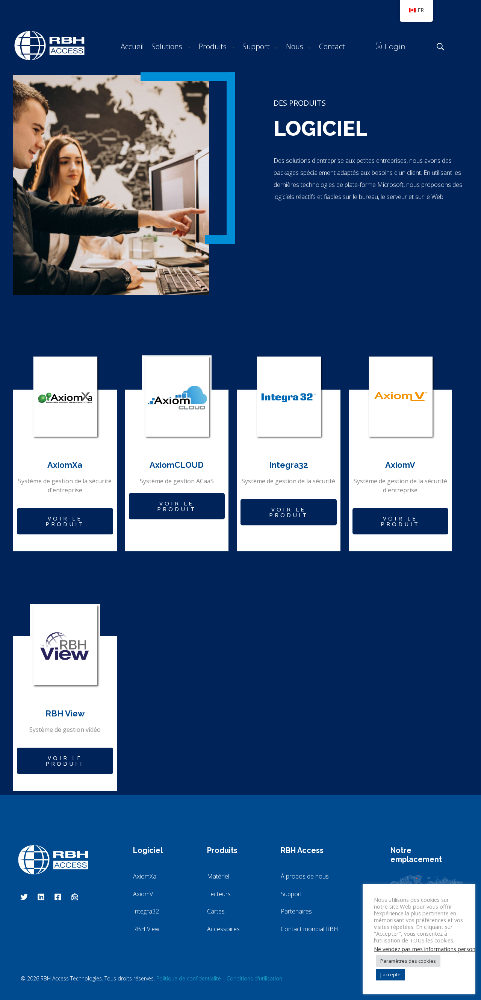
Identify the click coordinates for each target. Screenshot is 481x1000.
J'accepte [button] (390, 974)
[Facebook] (57, 896)
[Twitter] (24, 896)
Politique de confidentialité (188, 978)
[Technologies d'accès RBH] (49, 45)
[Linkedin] (40, 896)
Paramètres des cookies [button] (408, 961)
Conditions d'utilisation (254, 978)
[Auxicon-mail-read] (74, 896)
